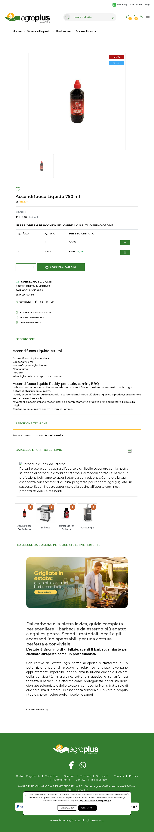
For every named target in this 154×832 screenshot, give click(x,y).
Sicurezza (102, 776)
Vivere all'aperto (39, 31)
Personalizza (67, 808)
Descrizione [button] (25, 339)
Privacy (133, 776)
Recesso (85, 776)
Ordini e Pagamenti (28, 776)
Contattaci (136, 4)
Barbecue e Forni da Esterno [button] (39, 450)
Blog (147, 4)
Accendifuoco (85, 31)
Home (17, 31)
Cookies (119, 776)
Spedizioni (51, 776)
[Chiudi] (129, 450)
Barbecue (63, 31)
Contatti (80, 779)
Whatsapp (122, 4)
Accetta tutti (87, 808)
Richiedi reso (99, 779)
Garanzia (69, 776)
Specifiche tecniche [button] (31, 423)
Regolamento (61, 779)
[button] (61, 267)
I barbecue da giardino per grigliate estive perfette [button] (58, 545)
